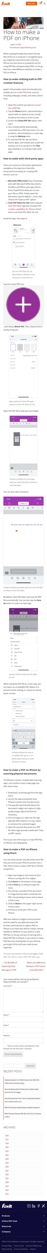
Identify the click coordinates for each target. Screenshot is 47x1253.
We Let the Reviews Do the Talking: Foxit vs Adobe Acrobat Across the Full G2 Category (22, 1090)
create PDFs (22, 92)
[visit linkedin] (34, 1206)
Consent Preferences (34, 1246)
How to (26, 954)
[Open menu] (44, 3)
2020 (7, 1159)
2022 (7, 1151)
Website (6, 1035)
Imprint (33, 1249)
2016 (7, 1174)
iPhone (14, 957)
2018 (7, 1167)
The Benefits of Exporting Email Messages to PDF (9, 966)
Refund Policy (7, 1249)
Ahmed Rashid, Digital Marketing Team (23, 47)
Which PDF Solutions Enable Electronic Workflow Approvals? (22, 1107)
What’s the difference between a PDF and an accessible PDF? (35, 966)
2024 (7, 1143)
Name (6, 1015)
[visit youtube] (29, 1206)
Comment (7, 986)
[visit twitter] (43, 1206)
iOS (9, 957)
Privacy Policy (7, 1246)
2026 (7, 1135)
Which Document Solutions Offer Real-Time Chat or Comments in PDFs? (23, 1115)
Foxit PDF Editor (15, 206)
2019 (7, 1163)
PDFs (10, 57)
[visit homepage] (5, 3)
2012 (7, 1190)
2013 (7, 1186)
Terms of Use (19, 1246)
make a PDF (22, 957)
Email (6, 1025)
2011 (7, 1194)
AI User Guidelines (21, 1249)
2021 (7, 1155)
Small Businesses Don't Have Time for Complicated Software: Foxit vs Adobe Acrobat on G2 (22, 1100)
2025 (7, 1139)
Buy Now (31, 3)
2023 (7, 1147)
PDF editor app (34, 957)
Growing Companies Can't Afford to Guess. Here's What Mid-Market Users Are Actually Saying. (22, 1081)
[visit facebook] (38, 1206)
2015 (7, 1178)
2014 (7, 1182)
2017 (7, 1170)
